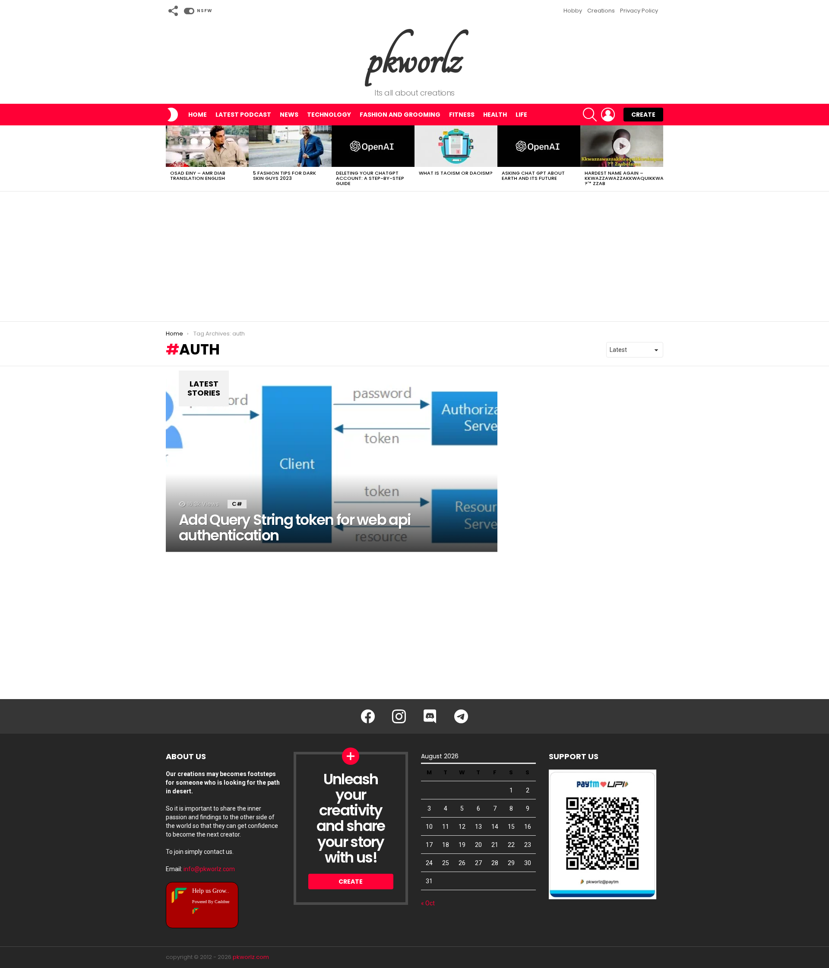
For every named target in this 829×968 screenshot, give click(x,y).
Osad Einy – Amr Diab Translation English (197, 175)
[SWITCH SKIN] (173, 114)
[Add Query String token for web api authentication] (331, 465)
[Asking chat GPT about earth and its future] (538, 146)
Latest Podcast (243, 114)
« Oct (428, 903)
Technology (329, 114)
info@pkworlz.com (209, 869)
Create (643, 114)
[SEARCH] (590, 114)
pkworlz (414, 57)
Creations (601, 10)
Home (197, 114)
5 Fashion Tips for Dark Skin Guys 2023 (284, 175)
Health (495, 114)
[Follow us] (173, 11)
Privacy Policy (639, 10)
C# (237, 504)
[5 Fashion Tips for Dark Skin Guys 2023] (290, 146)
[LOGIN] (608, 114)
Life (521, 114)
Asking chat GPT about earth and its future (533, 175)
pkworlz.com (251, 957)
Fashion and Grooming (400, 114)
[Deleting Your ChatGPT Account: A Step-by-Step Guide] (373, 146)
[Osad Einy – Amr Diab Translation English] (207, 146)
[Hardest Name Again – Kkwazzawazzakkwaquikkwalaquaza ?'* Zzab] (621, 146)
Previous (170, 158)
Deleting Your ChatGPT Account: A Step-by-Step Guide (370, 178)
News (289, 114)
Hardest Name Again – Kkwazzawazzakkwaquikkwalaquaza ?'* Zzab (636, 178)
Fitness (462, 114)
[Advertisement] (414, 256)
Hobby (572, 10)
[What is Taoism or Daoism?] (455, 146)
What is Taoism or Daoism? (456, 172)
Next (659, 158)
